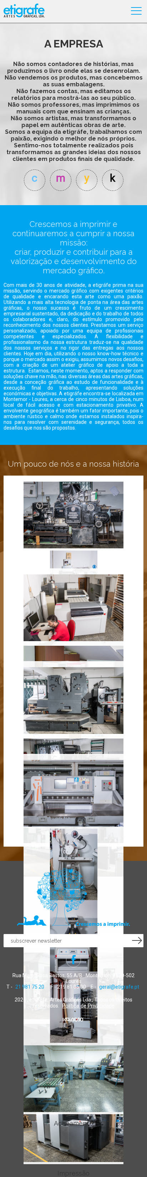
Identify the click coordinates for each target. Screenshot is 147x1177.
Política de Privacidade (88, 1006)
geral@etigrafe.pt (119, 987)
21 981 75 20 (29, 987)
